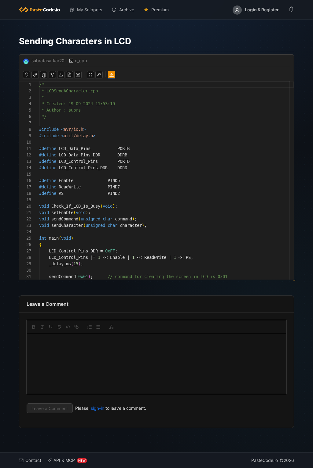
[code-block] (68, 326)
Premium (160, 9)
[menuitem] (42, 10)
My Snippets (89, 9)
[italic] (42, 326)
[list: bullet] (98, 326)
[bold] (33, 326)
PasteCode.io (264, 460)
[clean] (111, 326)
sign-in (97, 408)
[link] (76, 326)
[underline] (50, 326)
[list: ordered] (89, 326)
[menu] (156, 10)
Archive (126, 9)
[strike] (59, 326)
